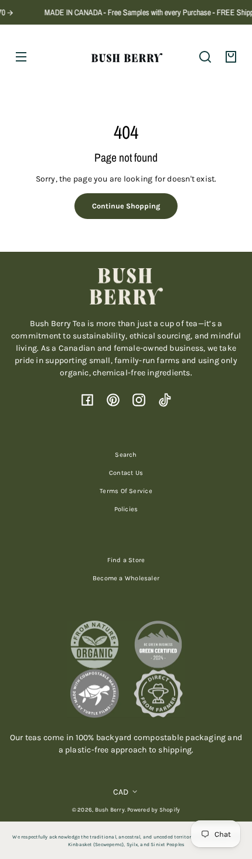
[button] (205, 57)
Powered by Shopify (153, 809)
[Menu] (21, 57)
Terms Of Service (126, 491)
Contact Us (126, 473)
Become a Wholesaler (126, 578)
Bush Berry (110, 809)
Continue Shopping (126, 205)
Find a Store (126, 560)
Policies (126, 509)
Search (126, 454)
